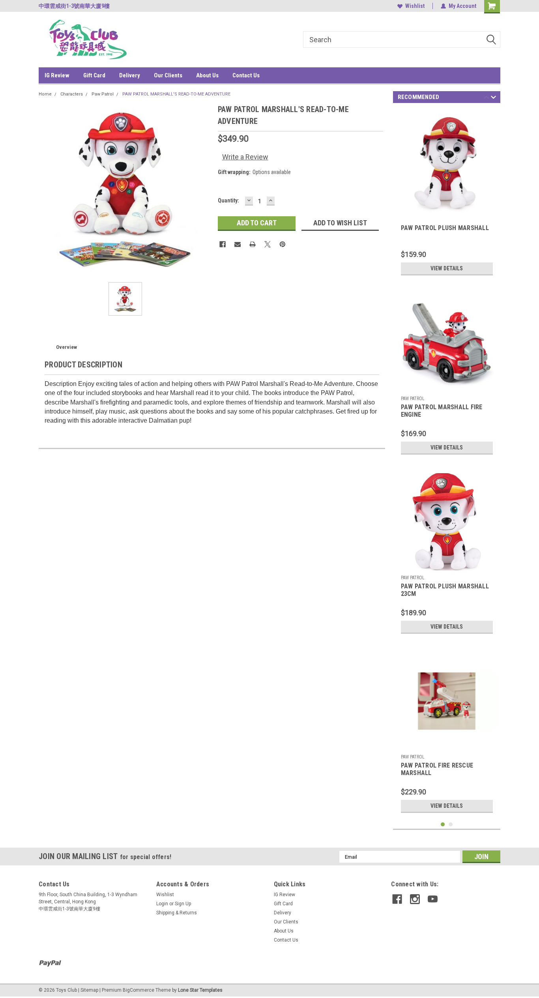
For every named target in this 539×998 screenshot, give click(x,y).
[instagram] (415, 899)
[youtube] (433, 899)
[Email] (237, 244)
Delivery (129, 75)
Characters (71, 94)
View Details (446, 268)
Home (45, 94)
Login (162, 903)
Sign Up (183, 903)
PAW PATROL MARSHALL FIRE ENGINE (442, 410)
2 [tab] (451, 824)
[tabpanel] (447, 194)
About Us (207, 75)
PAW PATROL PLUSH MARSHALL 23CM (445, 589)
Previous (486, 98)
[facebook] (397, 899)
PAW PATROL (413, 398)
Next (493, 98)
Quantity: (228, 200)
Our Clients (168, 75)
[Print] (252, 244)
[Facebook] (222, 244)
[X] (267, 244)
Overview (66, 347)
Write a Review (245, 157)
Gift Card (94, 75)
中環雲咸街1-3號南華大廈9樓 (74, 6)
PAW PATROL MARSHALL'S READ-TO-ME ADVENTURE (176, 94)
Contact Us (246, 75)
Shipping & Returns (176, 913)
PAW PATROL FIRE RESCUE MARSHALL (437, 769)
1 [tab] (443, 824)
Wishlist (415, 6)
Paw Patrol (103, 94)
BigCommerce (138, 990)
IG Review (57, 75)
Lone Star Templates (200, 990)
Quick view (447, 744)
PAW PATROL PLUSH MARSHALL (445, 228)
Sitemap (89, 990)
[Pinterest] (282, 244)
